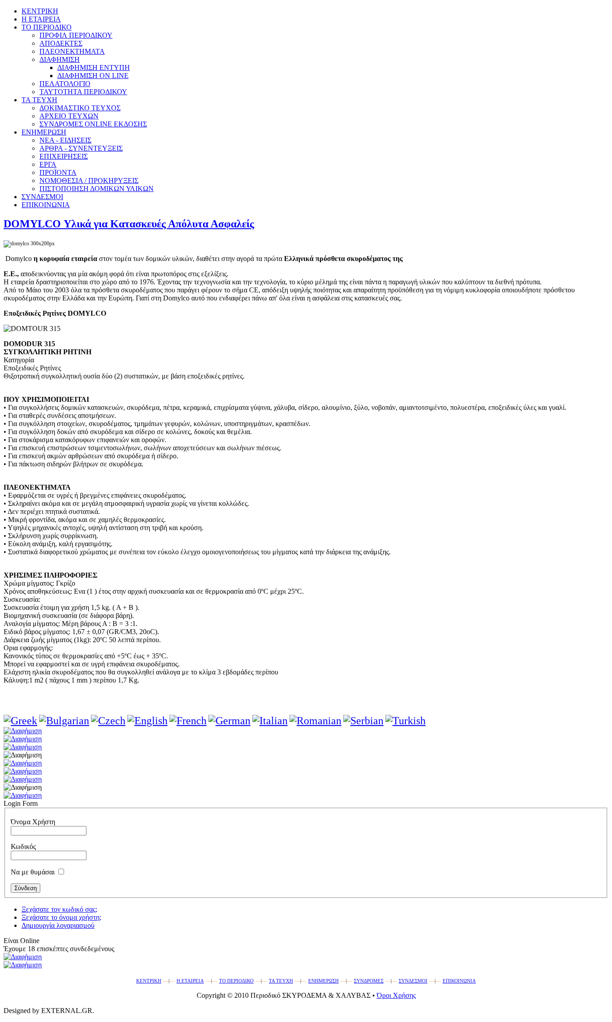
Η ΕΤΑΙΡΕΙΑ (190, 981)
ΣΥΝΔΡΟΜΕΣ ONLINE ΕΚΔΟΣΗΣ (93, 124)
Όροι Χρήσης (396, 995)
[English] (147, 720)
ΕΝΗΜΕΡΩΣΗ (323, 981)
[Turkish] (405, 720)
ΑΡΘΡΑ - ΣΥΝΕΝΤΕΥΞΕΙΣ (81, 148)
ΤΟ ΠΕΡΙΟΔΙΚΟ (236, 981)
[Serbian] (363, 720)
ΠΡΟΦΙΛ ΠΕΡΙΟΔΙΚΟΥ (75, 35)
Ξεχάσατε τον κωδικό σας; (59, 909)
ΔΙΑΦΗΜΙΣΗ (59, 59)
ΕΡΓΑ (47, 164)
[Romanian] (315, 720)
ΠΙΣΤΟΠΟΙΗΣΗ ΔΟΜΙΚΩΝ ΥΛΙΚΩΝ (96, 188)
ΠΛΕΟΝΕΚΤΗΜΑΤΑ (72, 51)
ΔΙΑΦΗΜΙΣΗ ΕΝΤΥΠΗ (93, 67)
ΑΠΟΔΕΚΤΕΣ (60, 43)
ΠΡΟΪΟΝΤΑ (58, 172)
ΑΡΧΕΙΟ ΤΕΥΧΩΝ (69, 116)
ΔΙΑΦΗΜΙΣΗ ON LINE (93, 75)
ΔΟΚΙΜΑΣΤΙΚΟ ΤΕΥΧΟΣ (80, 108)
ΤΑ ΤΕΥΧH (281, 981)
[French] (188, 720)
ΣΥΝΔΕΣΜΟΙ (413, 981)
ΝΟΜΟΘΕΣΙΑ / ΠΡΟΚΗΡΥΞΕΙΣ (88, 180)
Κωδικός (23, 846)
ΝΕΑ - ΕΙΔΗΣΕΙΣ (65, 140)
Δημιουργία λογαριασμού (58, 925)
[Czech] (108, 720)
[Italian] (270, 720)
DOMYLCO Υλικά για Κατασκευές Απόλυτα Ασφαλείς (129, 224)
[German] (229, 720)
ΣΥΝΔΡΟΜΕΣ (369, 981)
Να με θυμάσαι (33, 872)
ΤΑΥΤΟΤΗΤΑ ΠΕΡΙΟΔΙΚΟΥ (83, 92)
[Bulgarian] (64, 720)
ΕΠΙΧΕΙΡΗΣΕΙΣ (63, 156)
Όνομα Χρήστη (33, 822)
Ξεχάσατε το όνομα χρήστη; (61, 917)
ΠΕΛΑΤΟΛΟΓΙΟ (65, 83)
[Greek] (20, 720)
